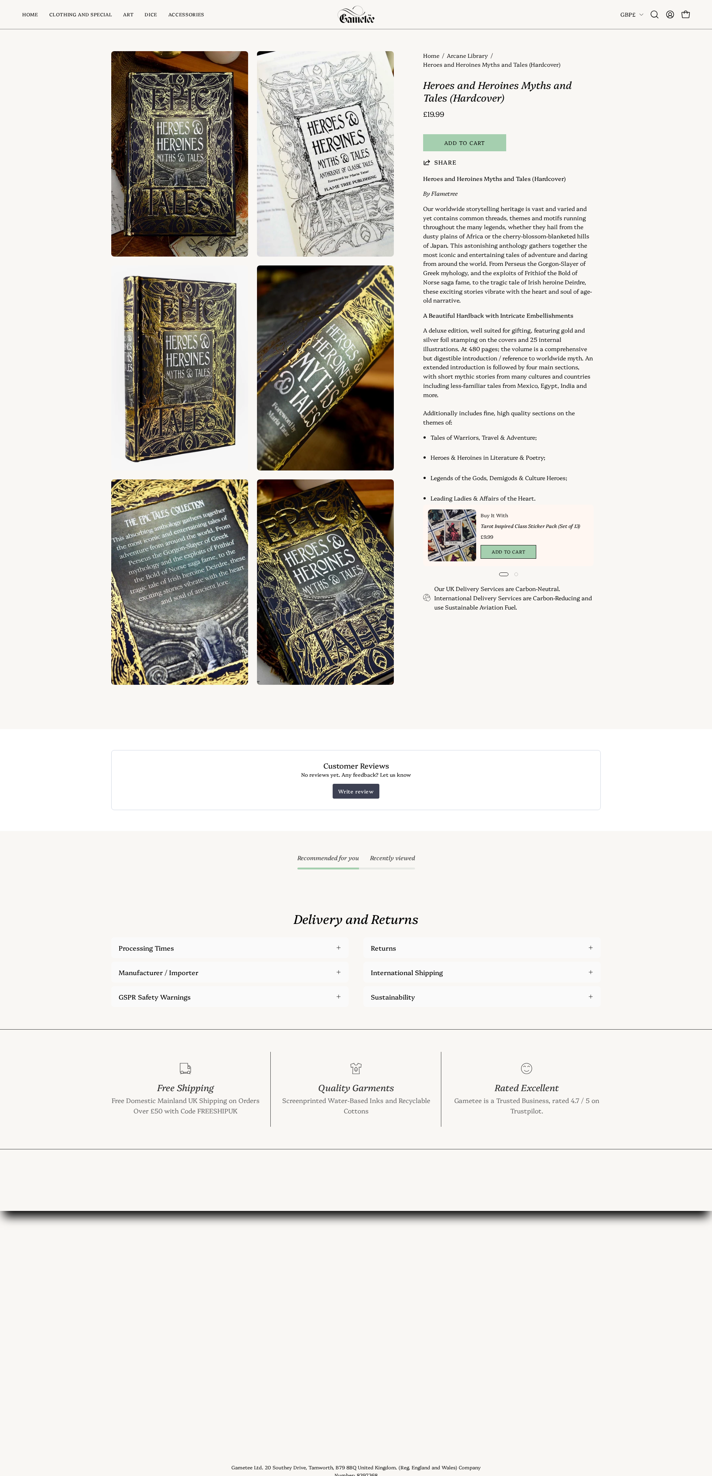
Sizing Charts (233, 1310)
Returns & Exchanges (245, 1337)
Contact (224, 1270)
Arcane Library (467, 55)
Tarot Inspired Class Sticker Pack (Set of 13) (530, 525)
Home (431, 55)
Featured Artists (237, 1350)
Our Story (227, 1283)
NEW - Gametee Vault (246, 1256)
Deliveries (227, 1324)
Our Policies (230, 1364)
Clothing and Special (143, 1270)
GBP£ (628, 14)
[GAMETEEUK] (356, 14)
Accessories (129, 1310)
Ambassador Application (250, 1377)
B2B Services (232, 1391)
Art (116, 1283)
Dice (118, 1296)
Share (445, 162)
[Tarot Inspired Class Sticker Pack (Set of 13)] (452, 535)
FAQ (218, 1296)
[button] (128, 14)
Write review (355, 791)
